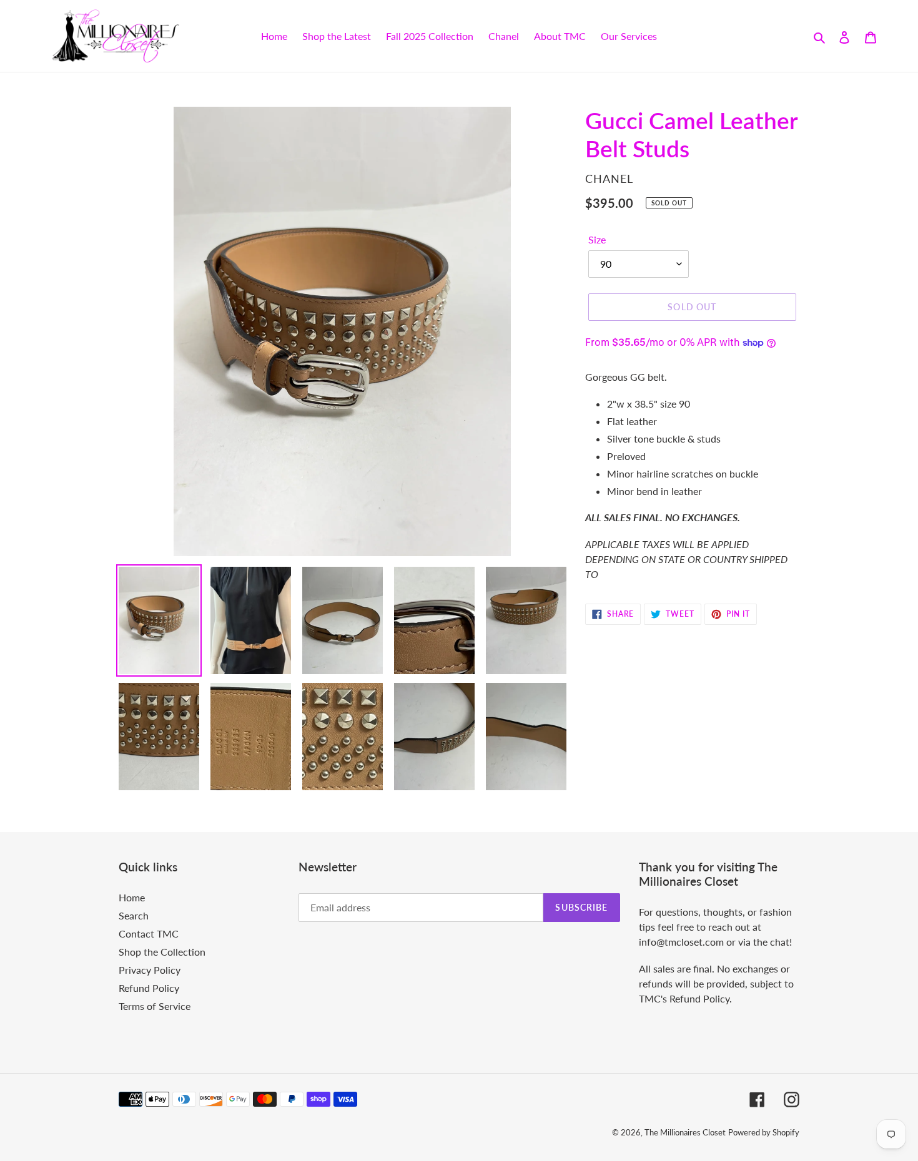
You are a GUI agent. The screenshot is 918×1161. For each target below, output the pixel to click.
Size (597, 239)
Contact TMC (149, 933)
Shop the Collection (162, 952)
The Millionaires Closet (685, 1132)
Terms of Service (154, 1006)
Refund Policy (149, 988)
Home (132, 897)
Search (134, 915)
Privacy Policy (149, 970)
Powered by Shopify (763, 1132)
